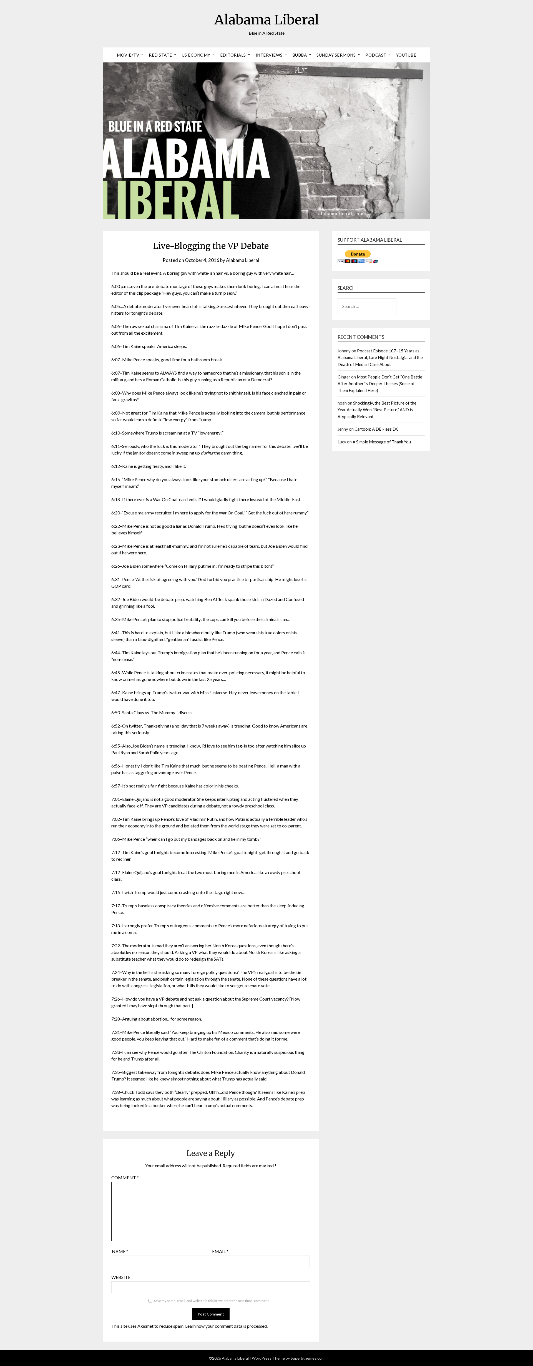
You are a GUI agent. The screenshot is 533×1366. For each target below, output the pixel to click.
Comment (125, 1177)
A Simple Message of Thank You (382, 441)
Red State (160, 54)
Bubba (299, 54)
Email (220, 1251)
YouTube (406, 54)
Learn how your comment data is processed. (226, 1326)
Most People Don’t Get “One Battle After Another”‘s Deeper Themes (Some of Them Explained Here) (380, 383)
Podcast (375, 54)
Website (120, 1277)
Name (120, 1251)
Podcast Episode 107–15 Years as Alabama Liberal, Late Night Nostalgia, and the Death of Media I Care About (380, 357)
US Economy (196, 54)
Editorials (233, 54)
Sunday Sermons (336, 54)
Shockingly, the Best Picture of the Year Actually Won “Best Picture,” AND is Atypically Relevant (377, 409)
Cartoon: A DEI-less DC (377, 428)
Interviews (269, 54)
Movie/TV (128, 54)
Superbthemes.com (308, 1358)
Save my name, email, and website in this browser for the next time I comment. (212, 1301)
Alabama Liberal (266, 19)
